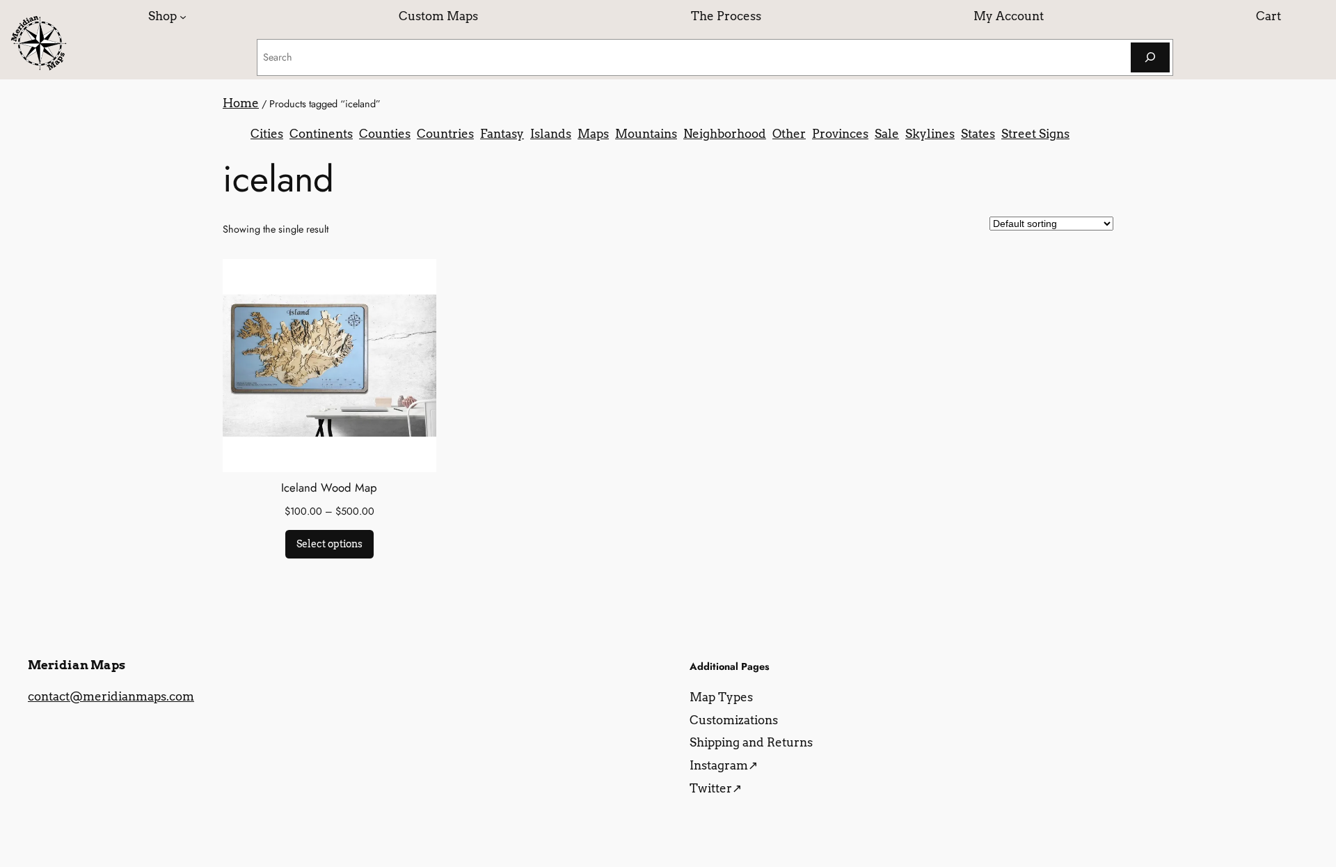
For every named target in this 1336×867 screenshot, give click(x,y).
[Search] (1150, 57)
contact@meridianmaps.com (111, 696)
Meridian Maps (76, 665)
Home (241, 103)
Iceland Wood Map (329, 487)
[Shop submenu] (183, 16)
